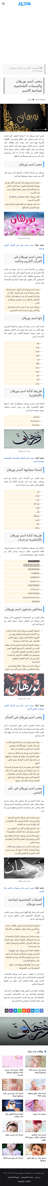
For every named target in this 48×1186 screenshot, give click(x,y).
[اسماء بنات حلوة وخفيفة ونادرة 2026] (35, 1085)
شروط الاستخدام (13, 1177)
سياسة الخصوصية (27, 1177)
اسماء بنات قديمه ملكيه (14, 1135)
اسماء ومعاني (16, 68)
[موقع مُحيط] (24, 3)
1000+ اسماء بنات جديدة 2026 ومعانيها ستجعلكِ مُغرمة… (14, 1072)
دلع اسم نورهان (24, 1033)
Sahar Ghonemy (40, 100)
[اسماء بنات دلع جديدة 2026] (12, 1150)
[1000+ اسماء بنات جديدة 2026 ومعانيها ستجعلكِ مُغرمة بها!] (12, 1061)
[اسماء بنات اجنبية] (35, 1106)
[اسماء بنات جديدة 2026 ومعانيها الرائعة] (35, 1061)
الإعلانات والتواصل (24, 1181)
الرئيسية (36, 68)
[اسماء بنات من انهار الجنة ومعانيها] (35, 1150)
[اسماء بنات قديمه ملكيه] (12, 1126)
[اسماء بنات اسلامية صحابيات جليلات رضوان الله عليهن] (35, 1126)
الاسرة (27, 68)
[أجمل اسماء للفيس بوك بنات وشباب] (12, 1106)
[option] (24, 1031)
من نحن (37, 1177)
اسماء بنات (37, 70)
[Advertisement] (24, 34)
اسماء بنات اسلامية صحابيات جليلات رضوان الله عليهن (35, 1137)
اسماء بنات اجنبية (39, 1114)
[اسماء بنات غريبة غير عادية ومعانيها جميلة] (12, 1085)
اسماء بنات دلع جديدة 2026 (13, 1158)
